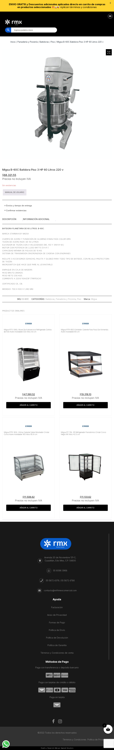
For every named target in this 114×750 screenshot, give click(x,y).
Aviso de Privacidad (57, 615)
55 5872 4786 (68, 580)
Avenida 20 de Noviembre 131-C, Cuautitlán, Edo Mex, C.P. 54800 (60, 559)
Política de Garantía (57, 645)
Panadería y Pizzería (28, 42)
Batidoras (44, 42)
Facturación (57, 607)
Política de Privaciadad (98, 739)
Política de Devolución (57, 637)
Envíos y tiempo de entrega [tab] (19, 205)
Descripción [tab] (9, 219)
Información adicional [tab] (36, 219)
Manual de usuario (14, 192)
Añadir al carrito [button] (29, 405)
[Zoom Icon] (109, 52)
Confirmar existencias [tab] (16, 210)
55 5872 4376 (52, 580)
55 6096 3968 (60, 570)
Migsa (94, 299)
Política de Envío (57, 630)
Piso (53, 42)
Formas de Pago (57, 622)
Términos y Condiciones (74, 739)
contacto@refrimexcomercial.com (60, 590)
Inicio (13, 42)
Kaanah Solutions (67, 748)
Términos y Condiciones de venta (57, 653)
